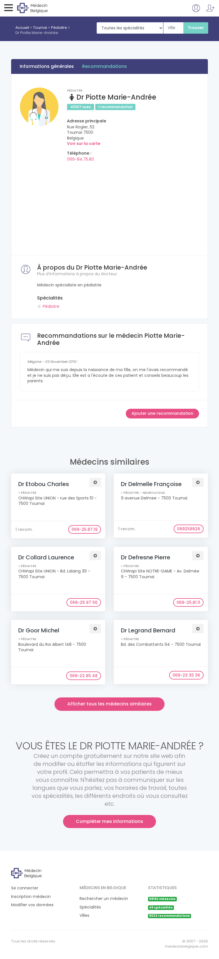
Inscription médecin (31, 896)
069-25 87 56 (84, 602)
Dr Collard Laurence (46, 557)
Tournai (40, 27)
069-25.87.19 (85, 529)
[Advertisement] (109, 206)
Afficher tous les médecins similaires (109, 704)
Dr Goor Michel (38, 630)
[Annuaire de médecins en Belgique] (40, 8)
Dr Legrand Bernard (148, 630)
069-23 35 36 (186, 675)
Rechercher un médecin (104, 898)
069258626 (188, 529)
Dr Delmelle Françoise (151, 484)
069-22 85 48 (84, 676)
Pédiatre (59, 27)
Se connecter (24, 888)
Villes (84, 915)
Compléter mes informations (109, 821)
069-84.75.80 (80, 159)
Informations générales (47, 66)
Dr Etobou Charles (43, 484)
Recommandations (104, 66)
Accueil (22, 27)
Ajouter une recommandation (162, 413)
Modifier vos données (32, 905)
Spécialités (90, 907)
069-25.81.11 (188, 602)
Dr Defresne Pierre (145, 557)
